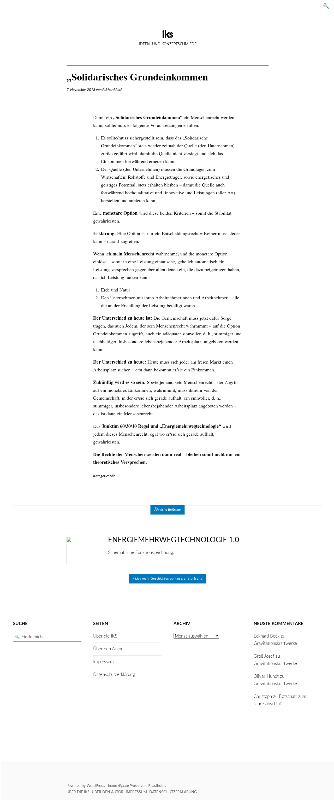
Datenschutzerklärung (114, 674)
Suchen (328, 5)
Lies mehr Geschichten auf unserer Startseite (168, 578)
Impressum (103, 661)
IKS (167, 34)
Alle (112, 476)
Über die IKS (105, 636)
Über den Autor (108, 649)
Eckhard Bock (112, 90)
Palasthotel (156, 786)
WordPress (95, 786)
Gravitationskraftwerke (275, 643)
